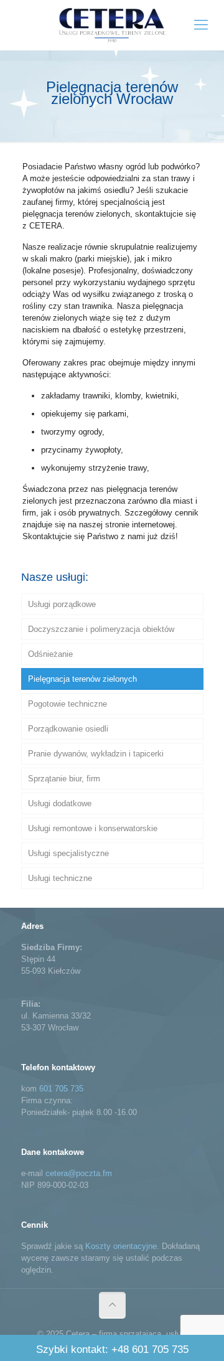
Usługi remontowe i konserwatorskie (92, 828)
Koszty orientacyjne (121, 1246)
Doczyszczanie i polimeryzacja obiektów (101, 629)
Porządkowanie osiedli (68, 728)
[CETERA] (112, 25)
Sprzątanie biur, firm (64, 778)
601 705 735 (61, 1088)
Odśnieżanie (50, 654)
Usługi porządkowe (62, 604)
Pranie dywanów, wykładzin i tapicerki (96, 753)
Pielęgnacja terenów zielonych (82, 679)
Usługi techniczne (60, 878)
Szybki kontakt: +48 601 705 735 (112, 1349)
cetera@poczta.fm (78, 1173)
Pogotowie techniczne (67, 704)
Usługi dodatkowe (59, 803)
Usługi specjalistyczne (68, 853)
